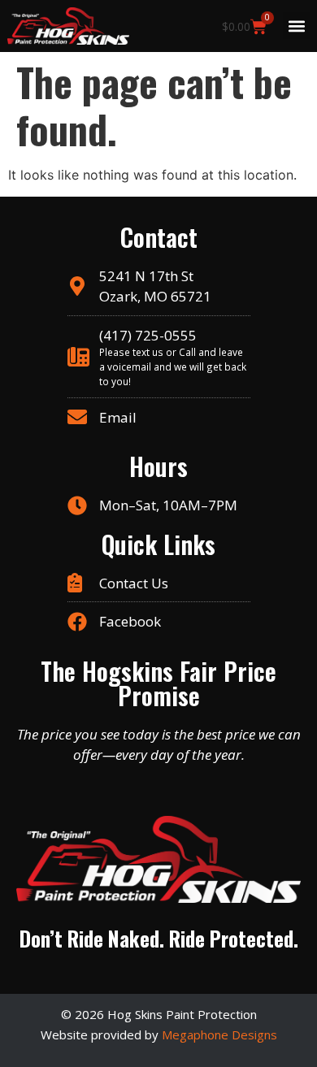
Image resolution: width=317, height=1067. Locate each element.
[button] (296, 25)
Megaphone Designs (219, 1034)
